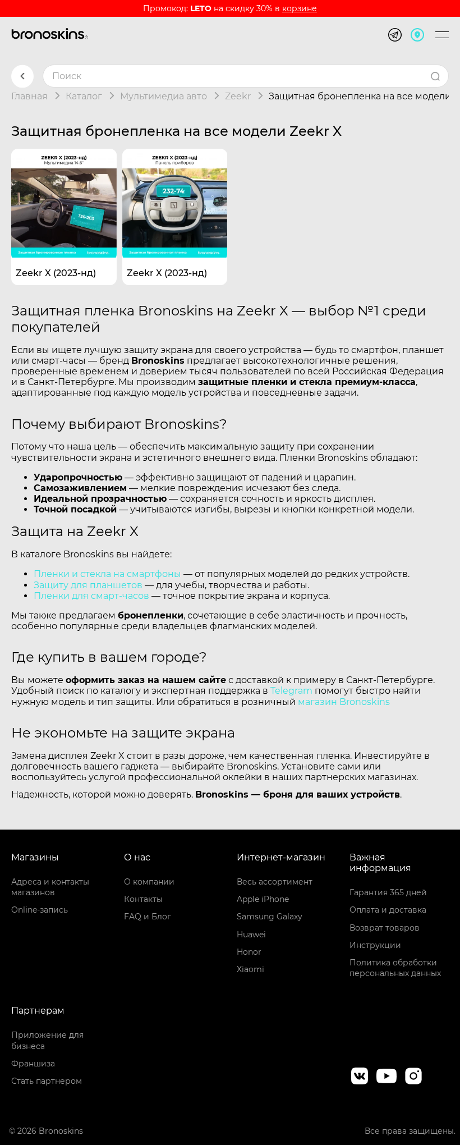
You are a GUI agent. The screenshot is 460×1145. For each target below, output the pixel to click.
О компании (149, 882)
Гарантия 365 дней (388, 892)
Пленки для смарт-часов (91, 595)
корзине (299, 8)
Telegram (291, 690)
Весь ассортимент (274, 882)
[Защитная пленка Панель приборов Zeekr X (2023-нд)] (175, 201)
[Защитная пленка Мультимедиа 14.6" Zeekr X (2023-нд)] (64, 201)
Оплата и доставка (387, 910)
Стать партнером (46, 1081)
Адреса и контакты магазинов (50, 887)
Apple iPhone (263, 899)
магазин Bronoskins (344, 702)
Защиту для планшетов (88, 585)
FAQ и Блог (147, 917)
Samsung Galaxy (269, 917)
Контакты (143, 899)
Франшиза (33, 1064)
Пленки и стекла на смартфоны (107, 574)
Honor (249, 952)
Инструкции (375, 945)
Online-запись (39, 910)
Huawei (251, 934)
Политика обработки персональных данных (395, 968)
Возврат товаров (384, 928)
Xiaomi (250, 969)
